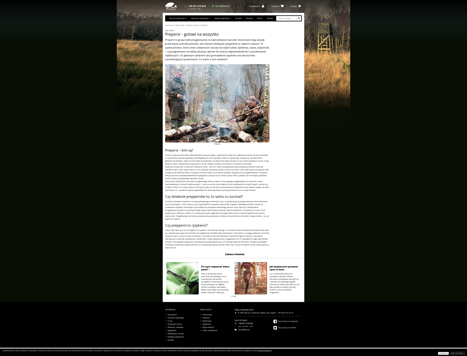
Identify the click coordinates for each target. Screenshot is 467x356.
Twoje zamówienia (209, 330)
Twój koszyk (207, 315)
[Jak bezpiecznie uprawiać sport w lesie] (251, 278)
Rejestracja (206, 321)
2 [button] (235, 296)
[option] (199, 278)
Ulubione (206, 318)
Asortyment (172, 315)
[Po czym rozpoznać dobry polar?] (182, 278)
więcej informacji (457, 353)
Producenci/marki (175, 324)
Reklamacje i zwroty (176, 334)
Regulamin (172, 330)
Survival (238, 18)
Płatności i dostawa (175, 327)
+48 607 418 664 (197, 6)
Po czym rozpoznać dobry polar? (215, 268)
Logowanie (206, 324)
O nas (170, 321)
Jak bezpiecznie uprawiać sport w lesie (283, 268)
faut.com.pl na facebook (288, 321)
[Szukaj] (298, 18)
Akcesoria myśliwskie (199, 18)
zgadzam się (443, 353)
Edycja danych (208, 327)
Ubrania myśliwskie (177, 18)
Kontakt (270, 18)
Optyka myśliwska (221, 18)
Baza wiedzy (180, 25)
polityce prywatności (265, 350)
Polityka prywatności (176, 337)
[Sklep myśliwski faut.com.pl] (171, 6)
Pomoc (259, 18)
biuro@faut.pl (222, 6)
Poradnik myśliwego (176, 318)
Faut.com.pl (169, 25)
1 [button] (232, 296)
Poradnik (249, 18)
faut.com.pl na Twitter (287, 327)
